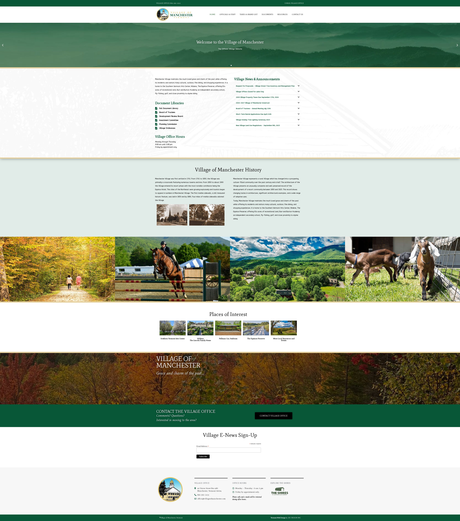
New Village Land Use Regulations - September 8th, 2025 (258, 125)
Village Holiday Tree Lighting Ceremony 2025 (253, 120)
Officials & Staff (227, 14)
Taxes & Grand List (249, 14)
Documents (267, 14)
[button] (2, 45)
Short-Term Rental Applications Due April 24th (253, 114)
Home (212, 14)
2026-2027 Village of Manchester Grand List (253, 103)
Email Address (202, 446)
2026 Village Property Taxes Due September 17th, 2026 (257, 97)
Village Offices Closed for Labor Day (250, 92)
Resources (282, 14)
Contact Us (297, 14)
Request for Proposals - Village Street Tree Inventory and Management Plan (265, 86)
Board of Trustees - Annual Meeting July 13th (253, 108)
